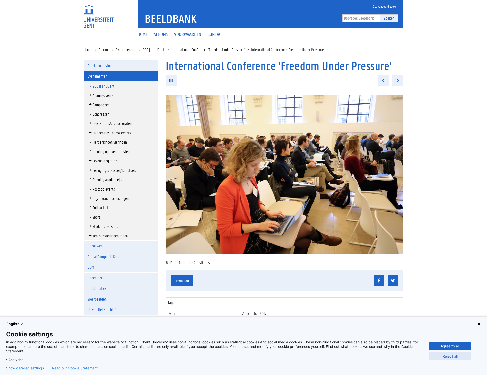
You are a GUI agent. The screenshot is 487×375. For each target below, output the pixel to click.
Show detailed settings (25, 368)
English (13, 324)
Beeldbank (171, 18)
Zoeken (389, 18)
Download (182, 280)
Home (88, 49)
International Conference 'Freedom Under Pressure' (208, 49)
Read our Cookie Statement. (75, 368)
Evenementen (125, 49)
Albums (104, 49)
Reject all (450, 356)
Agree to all (450, 346)
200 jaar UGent (153, 49)
